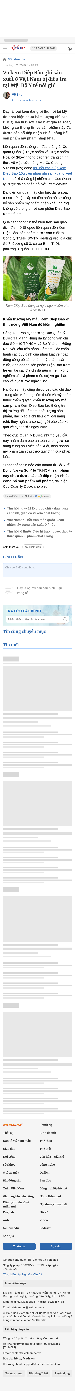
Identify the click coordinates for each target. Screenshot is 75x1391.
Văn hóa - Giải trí (52, 1156)
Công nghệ (47, 1164)
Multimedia (11, 1228)
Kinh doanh (48, 1133)
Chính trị (46, 1125)
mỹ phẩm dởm (33, 546)
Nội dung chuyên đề (53, 1204)
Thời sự (8, 1133)
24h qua (8, 1236)
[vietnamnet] (19, 51)
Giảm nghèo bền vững (18, 1196)
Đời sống (9, 1156)
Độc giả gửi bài (38, 1373)
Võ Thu (17, 94)
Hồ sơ (44, 1212)
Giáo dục (9, 1149)
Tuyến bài (19, 1246)
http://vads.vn (24, 1358)
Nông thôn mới (50, 1196)
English (8, 1212)
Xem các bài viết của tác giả (27, 100)
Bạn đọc (45, 1180)
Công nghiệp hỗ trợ (53, 1188)
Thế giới (45, 1149)
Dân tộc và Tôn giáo (17, 1141)
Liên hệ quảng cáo (17, 1329)
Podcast (45, 1228)
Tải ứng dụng (13, 1373)
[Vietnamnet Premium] (13, 1127)
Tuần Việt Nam (13, 1188)
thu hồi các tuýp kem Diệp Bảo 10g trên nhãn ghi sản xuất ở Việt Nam (37, 173)
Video (44, 1220)
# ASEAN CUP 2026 (43, 48)
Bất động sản (12, 1180)
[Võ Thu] (6, 95)
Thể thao (46, 1141)
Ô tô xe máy (11, 1172)
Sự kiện (56, 1246)
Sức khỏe (14, 59)
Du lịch (44, 1172)
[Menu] (5, 48)
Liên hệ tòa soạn (15, 1283)
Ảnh (6, 1220)
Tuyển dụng (62, 1373)
